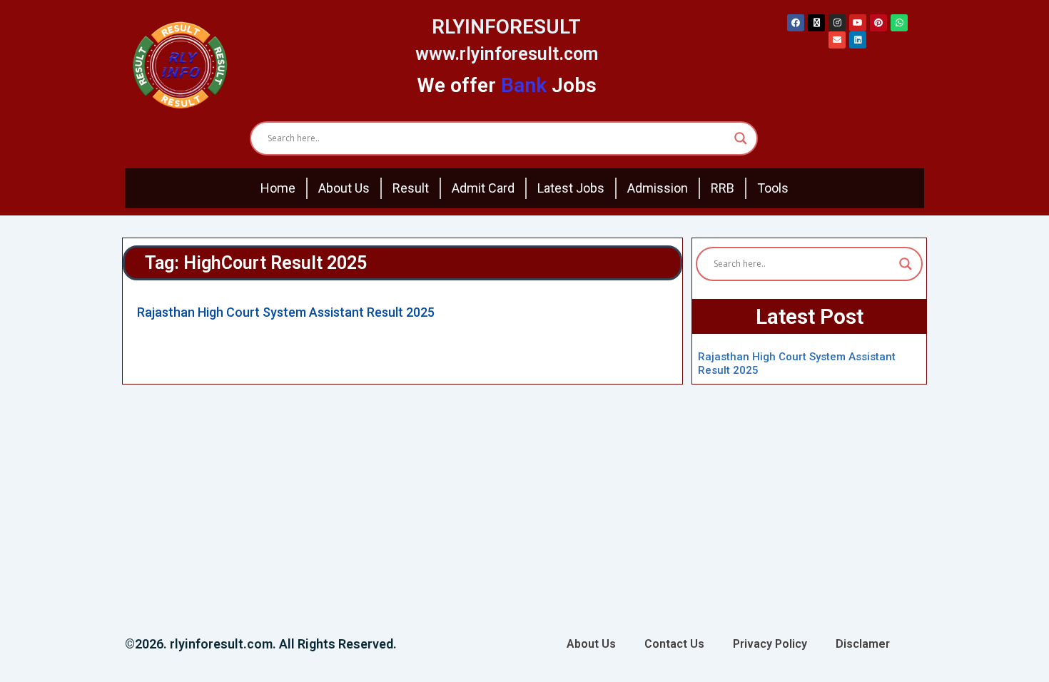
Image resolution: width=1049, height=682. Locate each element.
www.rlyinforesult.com (506, 54)
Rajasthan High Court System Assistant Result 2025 (286, 312)
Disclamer (863, 644)
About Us (344, 187)
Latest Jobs (570, 187)
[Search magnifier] (741, 138)
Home (277, 187)
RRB (722, 187)
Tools (773, 187)
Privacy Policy (770, 644)
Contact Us (674, 644)
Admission (657, 187)
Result (410, 187)
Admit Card (483, 187)
